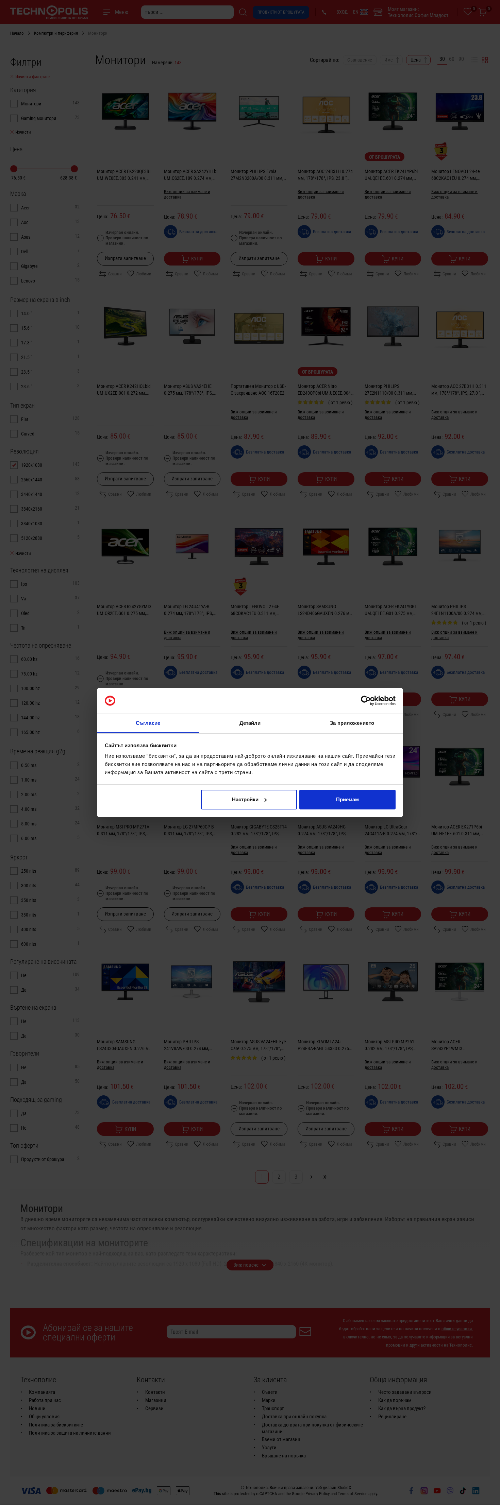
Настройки (245, 799)
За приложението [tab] (352, 723)
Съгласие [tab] (148, 723)
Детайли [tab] (250, 723)
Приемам (347, 799)
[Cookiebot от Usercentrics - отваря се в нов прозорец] (366, 701)
